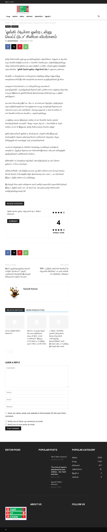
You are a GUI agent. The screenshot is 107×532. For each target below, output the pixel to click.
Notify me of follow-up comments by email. (25, 421)
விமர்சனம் (29, 16)
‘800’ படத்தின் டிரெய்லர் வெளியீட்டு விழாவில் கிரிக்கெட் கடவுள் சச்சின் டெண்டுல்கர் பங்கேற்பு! (54, 271)
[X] (13, 46)
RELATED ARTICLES (15, 310)
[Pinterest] (19, 46)
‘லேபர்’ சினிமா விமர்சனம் (59, 457)
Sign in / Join (9, 2)
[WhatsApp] (25, 46)
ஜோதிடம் (48, 16)
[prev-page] (6, 351)
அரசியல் (14, 16)
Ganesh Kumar (13, 41)
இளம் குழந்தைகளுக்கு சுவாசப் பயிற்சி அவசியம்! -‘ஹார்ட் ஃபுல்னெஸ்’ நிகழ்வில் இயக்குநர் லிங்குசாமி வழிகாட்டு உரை (18, 272)
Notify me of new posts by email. (21, 424)
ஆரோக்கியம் (39, 16)
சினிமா (22, 16)
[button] (99, 16)
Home (7, 23)
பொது (8, 16)
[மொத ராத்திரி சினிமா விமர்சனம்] (14, 322)
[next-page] (11, 351)
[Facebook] (7, 46)
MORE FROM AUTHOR (35, 310)
